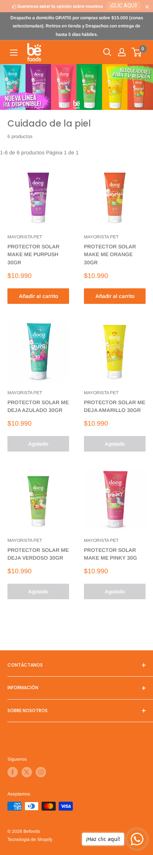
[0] (136, 52)
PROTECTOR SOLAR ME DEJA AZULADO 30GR (38, 406)
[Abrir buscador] (107, 52)
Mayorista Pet (24, 236)
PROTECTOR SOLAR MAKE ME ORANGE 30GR (110, 254)
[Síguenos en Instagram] (41, 772)
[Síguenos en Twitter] (27, 772)
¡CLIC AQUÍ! (123, 6)
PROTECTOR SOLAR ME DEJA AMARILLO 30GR (114, 406)
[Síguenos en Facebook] (12, 772)
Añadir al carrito (38, 296)
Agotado (38, 444)
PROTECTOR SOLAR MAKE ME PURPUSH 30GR (33, 254)
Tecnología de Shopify (29, 839)
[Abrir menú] (13, 53)
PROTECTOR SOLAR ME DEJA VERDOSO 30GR (38, 554)
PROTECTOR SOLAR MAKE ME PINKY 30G (110, 554)
